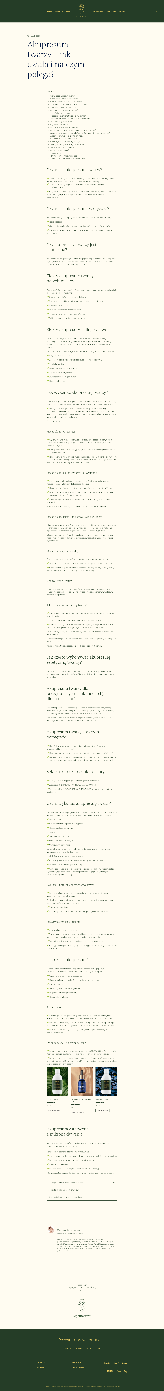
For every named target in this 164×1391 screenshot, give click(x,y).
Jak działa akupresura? (59, 150)
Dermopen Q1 (52, 1152)
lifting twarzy (59, 595)
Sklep (114, 11)
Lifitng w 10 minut (93, 646)
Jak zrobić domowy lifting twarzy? (64, 127)
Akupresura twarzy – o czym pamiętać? (66, 136)
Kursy (108, 11)
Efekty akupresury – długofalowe (64, 107)
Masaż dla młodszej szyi (60, 113)
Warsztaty (59, 11)
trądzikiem (88, 757)
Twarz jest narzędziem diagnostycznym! (67, 144)
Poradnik (122, 11)
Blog (68, 11)
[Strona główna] (81, 9)
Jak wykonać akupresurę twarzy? (64, 110)
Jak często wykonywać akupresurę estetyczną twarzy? (73, 130)
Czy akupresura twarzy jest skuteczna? (66, 101)
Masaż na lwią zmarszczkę (61, 121)
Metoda (50, 11)
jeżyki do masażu (82, 812)
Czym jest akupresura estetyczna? (64, 99)
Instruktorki (98, 11)
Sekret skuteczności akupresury (64, 139)
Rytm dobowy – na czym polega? (64, 156)
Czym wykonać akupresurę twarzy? (65, 141)
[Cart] (157, 11)
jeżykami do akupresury (74, 411)
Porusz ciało (55, 153)
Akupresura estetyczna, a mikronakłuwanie (68, 158)
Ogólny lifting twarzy (59, 124)
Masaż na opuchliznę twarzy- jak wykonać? (68, 116)
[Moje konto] (153, 11)
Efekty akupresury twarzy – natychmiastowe (68, 104)
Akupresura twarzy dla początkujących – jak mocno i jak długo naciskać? (80, 133)
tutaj (110, 760)
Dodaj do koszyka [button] (54, 1110)
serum (70, 746)
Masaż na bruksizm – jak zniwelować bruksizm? (69, 119)
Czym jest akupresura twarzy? (62, 96)
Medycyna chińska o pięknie (62, 147)
